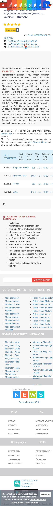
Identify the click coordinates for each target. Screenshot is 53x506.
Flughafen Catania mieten (16, 355)
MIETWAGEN (14, 455)
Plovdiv (16, 183)
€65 (33, 167)
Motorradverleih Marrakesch (12, 372)
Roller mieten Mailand (42, 310)
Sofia (15, 191)
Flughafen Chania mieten (16, 358)
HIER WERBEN (15, 463)
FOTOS (11, 421)
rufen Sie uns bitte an (37, 142)
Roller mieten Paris (41, 317)
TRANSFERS (14, 459)
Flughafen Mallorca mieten (17, 342)
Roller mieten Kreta (41, 323)
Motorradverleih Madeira (16, 323)
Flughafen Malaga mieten (16, 345)
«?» (39, 167)
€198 (46, 175)
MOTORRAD (14, 451)
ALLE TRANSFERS (10, 157)
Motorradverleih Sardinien (16, 301)
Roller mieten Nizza (41, 320)
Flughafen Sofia (20, 175)
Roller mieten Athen (41, 314)
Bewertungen (11, 30)
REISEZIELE (14, 429)
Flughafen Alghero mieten (16, 351)
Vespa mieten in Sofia (42, 327)
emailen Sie (6, 133)
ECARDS (12, 425)
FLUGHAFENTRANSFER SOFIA (22, 43)
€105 (46, 183)
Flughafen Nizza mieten (15, 367)
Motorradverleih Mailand (16, 297)
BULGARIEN (14, 433)
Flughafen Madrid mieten (16, 348)
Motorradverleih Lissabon (16, 317)
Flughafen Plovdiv (21, 167)
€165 (33, 175)
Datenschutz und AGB (29, 402)
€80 (33, 183)
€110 (46, 167)
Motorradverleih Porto (15, 320)
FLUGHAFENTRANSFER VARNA (22, 40)
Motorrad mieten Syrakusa (17, 304)
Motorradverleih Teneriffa (16, 313)
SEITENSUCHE (43, 280)
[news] (29, 392)
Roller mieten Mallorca (43, 301)
